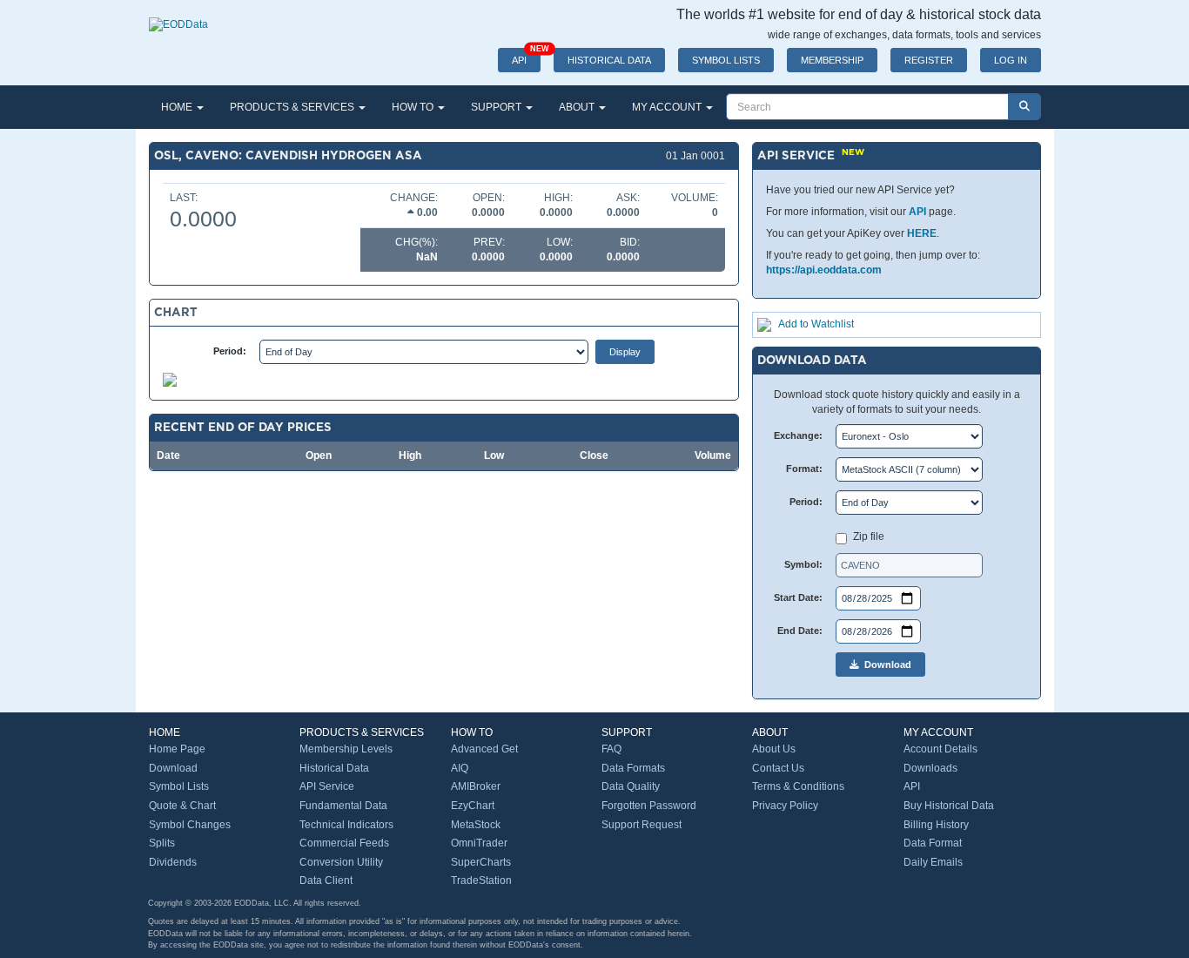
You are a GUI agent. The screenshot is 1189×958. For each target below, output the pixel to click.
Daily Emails (933, 862)
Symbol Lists (179, 786)
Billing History (936, 825)
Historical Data (334, 768)
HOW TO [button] (414, 107)
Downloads (930, 768)
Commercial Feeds (344, 843)
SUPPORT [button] (497, 107)
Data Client (326, 880)
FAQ (611, 749)
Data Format (933, 843)
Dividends (173, 862)
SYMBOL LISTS (726, 60)
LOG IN (1010, 60)
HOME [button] (178, 107)
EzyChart (472, 805)
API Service (326, 786)
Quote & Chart (182, 805)
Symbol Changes (190, 825)
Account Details (940, 749)
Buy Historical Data (949, 805)
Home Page (177, 749)
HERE (922, 233)
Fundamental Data (343, 805)
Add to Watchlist (816, 324)
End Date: (800, 630)
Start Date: (798, 597)
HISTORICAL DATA (609, 60)
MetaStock (475, 825)
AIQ (459, 768)
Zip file (868, 536)
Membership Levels (346, 749)
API (526, 56)
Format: (804, 468)
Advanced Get (484, 749)
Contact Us (778, 768)
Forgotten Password (648, 805)
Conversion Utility (341, 862)
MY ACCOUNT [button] (668, 107)
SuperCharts (481, 862)
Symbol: (803, 564)
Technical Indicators (346, 825)
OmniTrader (479, 843)
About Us (774, 749)
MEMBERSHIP (832, 60)
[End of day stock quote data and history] (178, 16)
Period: (229, 351)
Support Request (641, 825)
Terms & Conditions (798, 786)
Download (885, 664)
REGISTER (928, 60)
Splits (162, 843)
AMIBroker (475, 786)
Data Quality (630, 786)
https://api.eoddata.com (824, 270)
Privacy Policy (785, 805)
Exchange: (798, 435)
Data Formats (633, 768)
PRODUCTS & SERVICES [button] (293, 107)
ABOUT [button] (578, 107)
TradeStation (481, 880)
